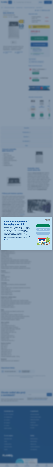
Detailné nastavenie (43, 229)
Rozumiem (43, 225)
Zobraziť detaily (8, 239)
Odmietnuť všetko (43, 233)
